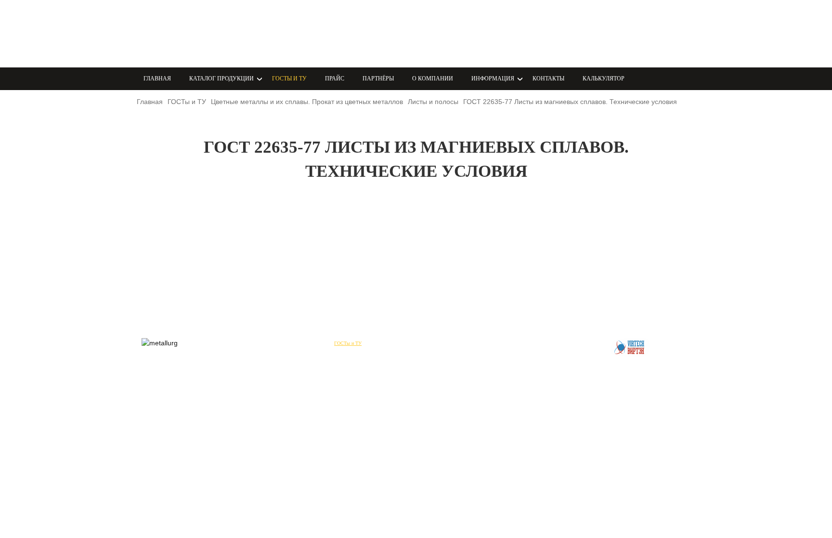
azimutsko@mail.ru (464, 45)
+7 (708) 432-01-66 (465, 33)
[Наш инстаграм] (301, 32)
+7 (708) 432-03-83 (465, 22)
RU (384, 33)
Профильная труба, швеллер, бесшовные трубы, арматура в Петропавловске (197, 33)
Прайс (334, 78)
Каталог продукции (295, 343)
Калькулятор (603, 78)
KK (352, 33)
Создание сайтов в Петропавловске (630, 347)
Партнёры (378, 78)
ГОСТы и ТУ (289, 78)
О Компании (432, 78)
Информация (495, 343)
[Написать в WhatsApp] (280, 32)
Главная (157, 78)
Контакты (548, 78)
